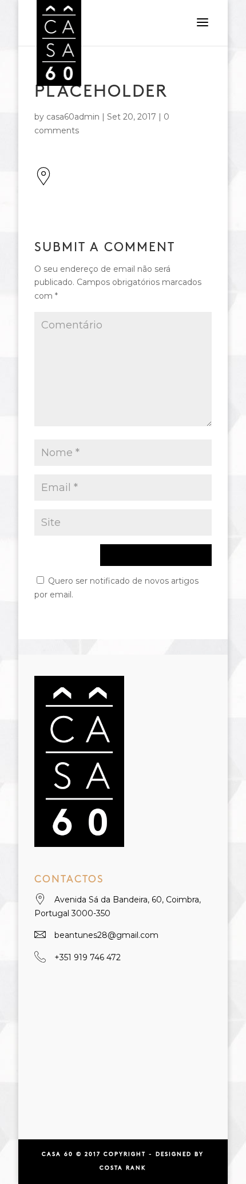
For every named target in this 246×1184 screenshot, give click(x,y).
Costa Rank (123, 1168)
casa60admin (73, 117)
